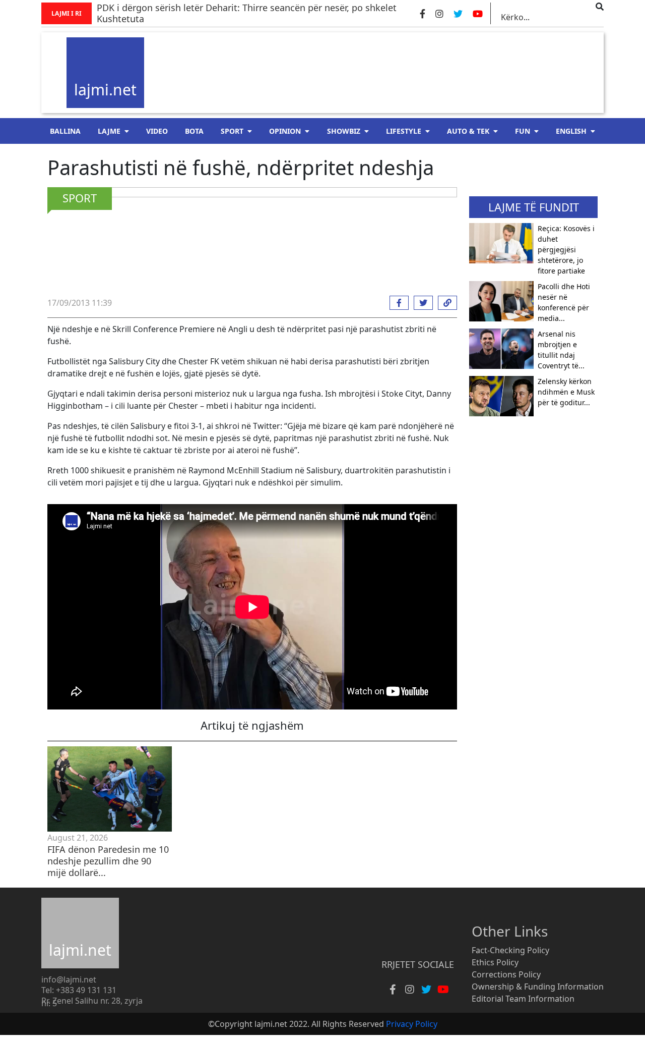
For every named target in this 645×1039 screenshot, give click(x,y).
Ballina (65, 131)
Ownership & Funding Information (538, 986)
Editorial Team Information (523, 998)
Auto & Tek (468, 131)
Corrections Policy (506, 974)
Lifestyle (403, 131)
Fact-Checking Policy (510, 950)
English (571, 131)
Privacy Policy (411, 1023)
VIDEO (157, 131)
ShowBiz (343, 131)
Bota (194, 131)
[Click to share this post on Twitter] (421, 303)
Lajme (109, 131)
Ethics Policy (495, 962)
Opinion (285, 131)
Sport (232, 131)
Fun (522, 131)
